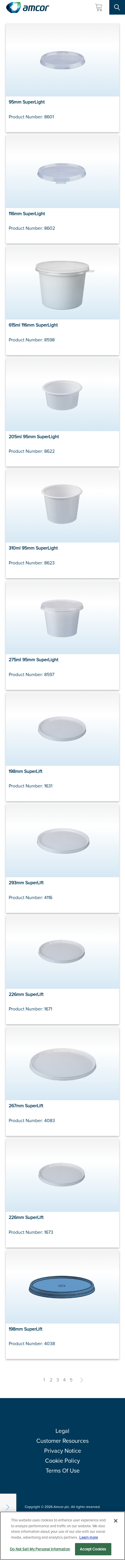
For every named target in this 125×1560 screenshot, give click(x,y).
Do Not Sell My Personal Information (40, 1549)
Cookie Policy (62, 1460)
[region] (62, 1535)
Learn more (88, 1537)
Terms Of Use (63, 1470)
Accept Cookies (93, 1549)
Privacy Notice (62, 1450)
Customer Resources (62, 1440)
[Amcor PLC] (27, 7)
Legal (62, 1430)
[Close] (115, 1520)
